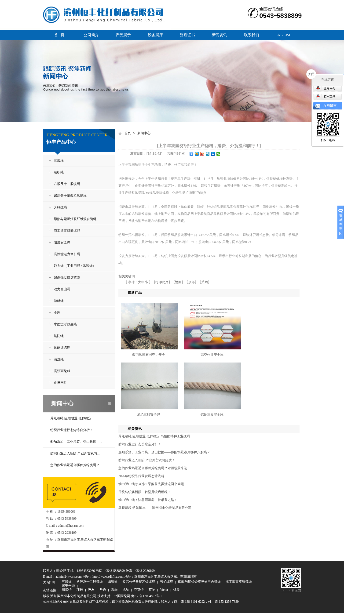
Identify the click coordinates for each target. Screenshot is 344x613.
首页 (127, 133)
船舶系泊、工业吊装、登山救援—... (76, 441)
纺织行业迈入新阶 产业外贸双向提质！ (146, 460)
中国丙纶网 (122, 596)
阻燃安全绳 (62, 242)
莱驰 (152, 590)
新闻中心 (62, 403)
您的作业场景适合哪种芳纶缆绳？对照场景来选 (152, 468)
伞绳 (57, 312)
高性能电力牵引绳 (67, 254)
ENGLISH (283, 35)
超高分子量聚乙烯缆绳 (70, 195)
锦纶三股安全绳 (212, 414)
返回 (178, 282)
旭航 (125, 590)
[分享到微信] (218, 154)
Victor (164, 590)
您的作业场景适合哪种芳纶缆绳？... (76, 465)
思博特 (67, 590)
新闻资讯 (219, 35)
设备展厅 (155, 35)
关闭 (204, 282)
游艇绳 (59, 301)
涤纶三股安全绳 (148, 414)
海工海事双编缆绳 (67, 230)
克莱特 (139, 590)
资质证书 (187, 35)
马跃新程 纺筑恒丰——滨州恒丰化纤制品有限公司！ (156, 508)
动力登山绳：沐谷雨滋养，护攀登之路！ (147, 500)
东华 (114, 590)
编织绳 (59, 172)
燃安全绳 (68, 586)
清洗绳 (59, 359)
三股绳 (59, 160)
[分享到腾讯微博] (208, 154)
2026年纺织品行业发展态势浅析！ (143, 476)
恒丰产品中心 (61, 142)
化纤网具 (60, 382)
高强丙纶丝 (62, 371)
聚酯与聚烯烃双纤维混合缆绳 (75, 219)
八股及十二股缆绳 (67, 184)
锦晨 (176, 590)
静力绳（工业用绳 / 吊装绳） (75, 266)
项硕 (80, 590)
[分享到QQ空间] (197, 154)
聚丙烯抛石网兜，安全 (148, 354)
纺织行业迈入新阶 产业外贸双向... (75, 453)
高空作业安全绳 (212, 354)
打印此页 (161, 282)
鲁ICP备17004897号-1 (146, 596)
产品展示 (123, 35)
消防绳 (59, 336)
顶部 (191, 282)
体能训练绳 (62, 347)
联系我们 (251, 35)
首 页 (59, 35)
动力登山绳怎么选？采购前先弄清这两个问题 (151, 484)
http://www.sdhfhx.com (108, 576)
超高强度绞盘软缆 (67, 277)
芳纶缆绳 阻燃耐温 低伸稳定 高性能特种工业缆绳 (154, 436)
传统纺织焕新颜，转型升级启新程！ (144, 492)
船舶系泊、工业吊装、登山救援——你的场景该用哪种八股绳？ (164, 452)
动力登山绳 (62, 289)
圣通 (102, 590)
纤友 (91, 590)
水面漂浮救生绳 (65, 324)
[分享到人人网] (213, 154)
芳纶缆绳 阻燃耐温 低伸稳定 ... (72, 418)
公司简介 (91, 35)
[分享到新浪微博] (202, 154)
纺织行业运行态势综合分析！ (71, 430)
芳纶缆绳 (60, 207)
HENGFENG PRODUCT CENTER (77, 135)
